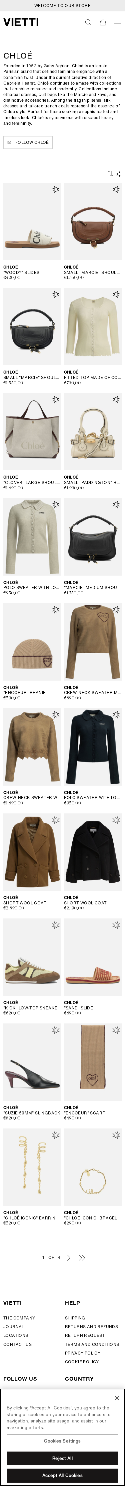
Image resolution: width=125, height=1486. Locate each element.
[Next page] (69, 1257)
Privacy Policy (83, 1353)
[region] (62, 1437)
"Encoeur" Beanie (24, 692)
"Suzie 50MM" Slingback (32, 1113)
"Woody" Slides (21, 272)
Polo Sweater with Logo (32, 587)
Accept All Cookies (62, 1475)
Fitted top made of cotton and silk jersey (93, 377)
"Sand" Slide (78, 1008)
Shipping (75, 1318)
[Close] (117, 1398)
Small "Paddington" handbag (93, 482)
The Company (19, 1318)
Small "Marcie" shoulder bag (93, 272)
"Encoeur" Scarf (84, 1113)
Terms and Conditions (92, 1344)
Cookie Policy (82, 1362)
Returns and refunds (91, 1326)
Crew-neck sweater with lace (32, 797)
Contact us (17, 1344)
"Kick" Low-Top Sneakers (32, 1008)
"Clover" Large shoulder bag (32, 482)
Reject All (62, 1458)
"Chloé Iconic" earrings (32, 1218)
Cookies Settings (62, 1441)
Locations (15, 1335)
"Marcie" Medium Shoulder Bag (93, 587)
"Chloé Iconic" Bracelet (93, 1218)
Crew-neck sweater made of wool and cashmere (93, 692)
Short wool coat (24, 903)
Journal (13, 1326)
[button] (88, 22)
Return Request (85, 1335)
